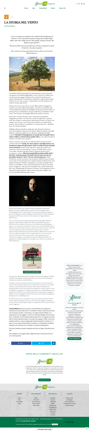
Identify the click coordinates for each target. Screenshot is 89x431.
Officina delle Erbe (69, 401)
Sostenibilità (19, 401)
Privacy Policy (28, 424)
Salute (19, 403)
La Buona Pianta (69, 405)
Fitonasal (52, 413)
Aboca (36, 398)
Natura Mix (53, 411)
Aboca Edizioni (36, 403)
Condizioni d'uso (20, 424)
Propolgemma (53, 407)
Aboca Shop (36, 405)
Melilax (53, 403)
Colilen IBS (53, 401)
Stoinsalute (70, 400)
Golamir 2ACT (53, 409)
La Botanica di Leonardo (69, 403)
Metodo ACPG (69, 398)
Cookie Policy (54, 424)
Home (19, 398)
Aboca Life (36, 400)
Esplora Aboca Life (44, 380)
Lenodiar (53, 414)
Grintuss (53, 400)
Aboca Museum (36, 401)
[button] (32, 272)
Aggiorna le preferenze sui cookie (42, 424)
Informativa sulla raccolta (44, 429)
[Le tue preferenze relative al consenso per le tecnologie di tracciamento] (86, 428)
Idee (19, 400)
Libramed (52, 398)
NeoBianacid (53, 405)
